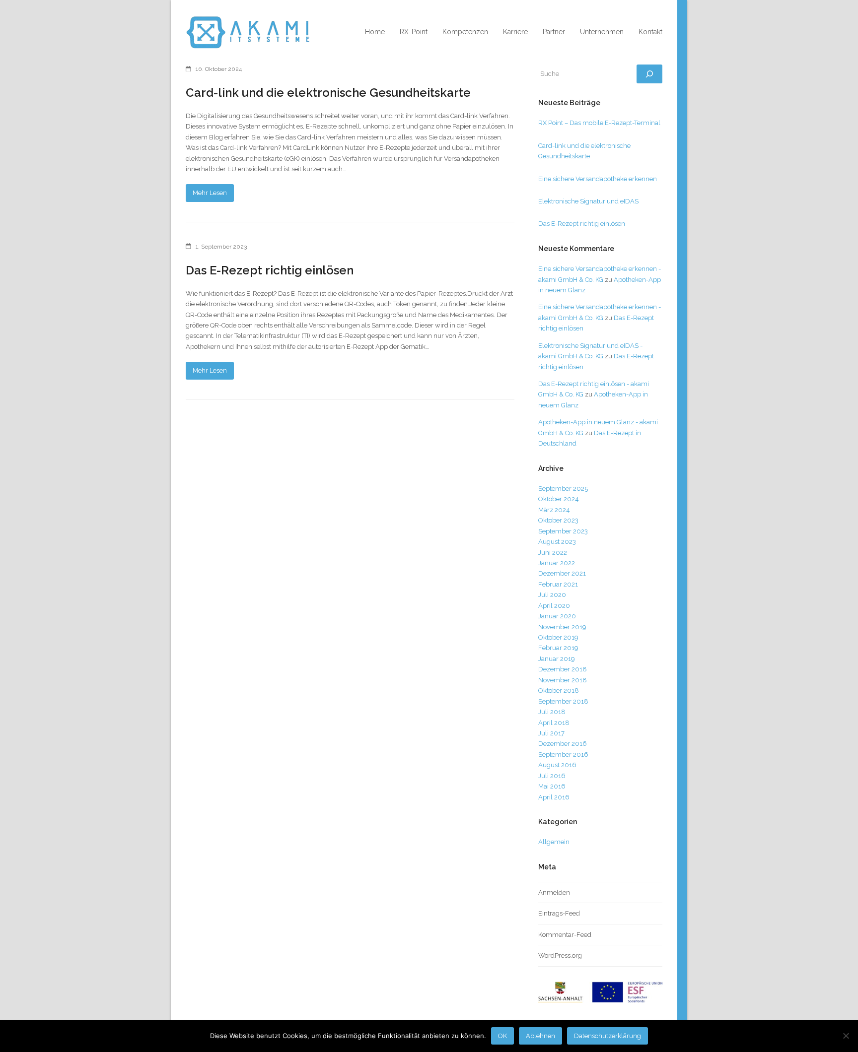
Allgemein (554, 842)
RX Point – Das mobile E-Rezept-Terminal (599, 123)
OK (502, 1036)
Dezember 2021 (562, 573)
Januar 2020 (557, 616)
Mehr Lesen (210, 193)
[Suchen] (649, 74)
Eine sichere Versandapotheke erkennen (597, 179)
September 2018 (563, 701)
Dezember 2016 (562, 743)
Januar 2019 (556, 658)
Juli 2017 (551, 733)
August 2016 (557, 765)
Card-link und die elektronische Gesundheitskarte (328, 92)
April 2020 (554, 605)
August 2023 (557, 541)
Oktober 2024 (558, 499)
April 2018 (554, 722)
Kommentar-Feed (564, 934)
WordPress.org (560, 955)
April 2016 (554, 797)
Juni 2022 (552, 552)
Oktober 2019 (558, 637)
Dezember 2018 (562, 669)
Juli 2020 (552, 594)
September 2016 (563, 754)
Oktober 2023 (558, 520)
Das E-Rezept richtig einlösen (270, 270)
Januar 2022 (556, 563)
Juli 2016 (552, 776)
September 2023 (563, 531)
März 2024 (554, 510)
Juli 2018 (552, 712)
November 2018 (562, 680)
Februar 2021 (558, 584)
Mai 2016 (552, 786)
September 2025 (563, 488)
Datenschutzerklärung (607, 1036)
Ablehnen (540, 1036)
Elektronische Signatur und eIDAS (588, 201)
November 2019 (562, 627)
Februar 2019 (558, 648)
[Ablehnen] (846, 1036)
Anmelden (554, 892)
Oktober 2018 (558, 690)
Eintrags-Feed (559, 913)
